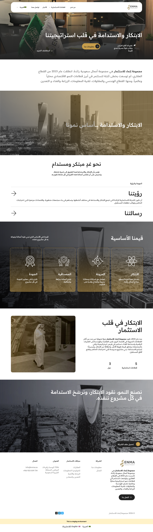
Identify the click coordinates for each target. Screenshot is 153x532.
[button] (76, 197)
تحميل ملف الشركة (126, 444)
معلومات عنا (89, 46)
